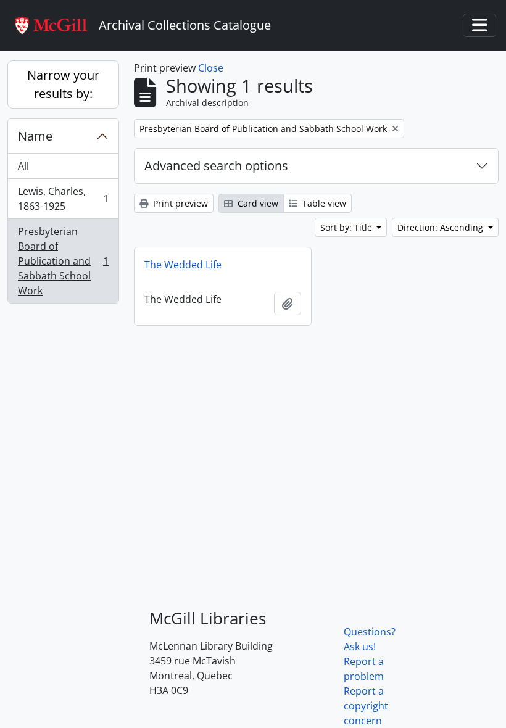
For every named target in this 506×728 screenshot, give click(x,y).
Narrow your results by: (63, 84)
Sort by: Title (347, 227)
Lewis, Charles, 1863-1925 (63, 198)
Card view (256, 203)
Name (35, 136)
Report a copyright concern (366, 705)
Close (210, 68)
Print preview (179, 203)
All (23, 166)
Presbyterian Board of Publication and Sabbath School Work (63, 261)
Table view (323, 203)
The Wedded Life (183, 264)
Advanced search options (216, 165)
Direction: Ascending (441, 227)
